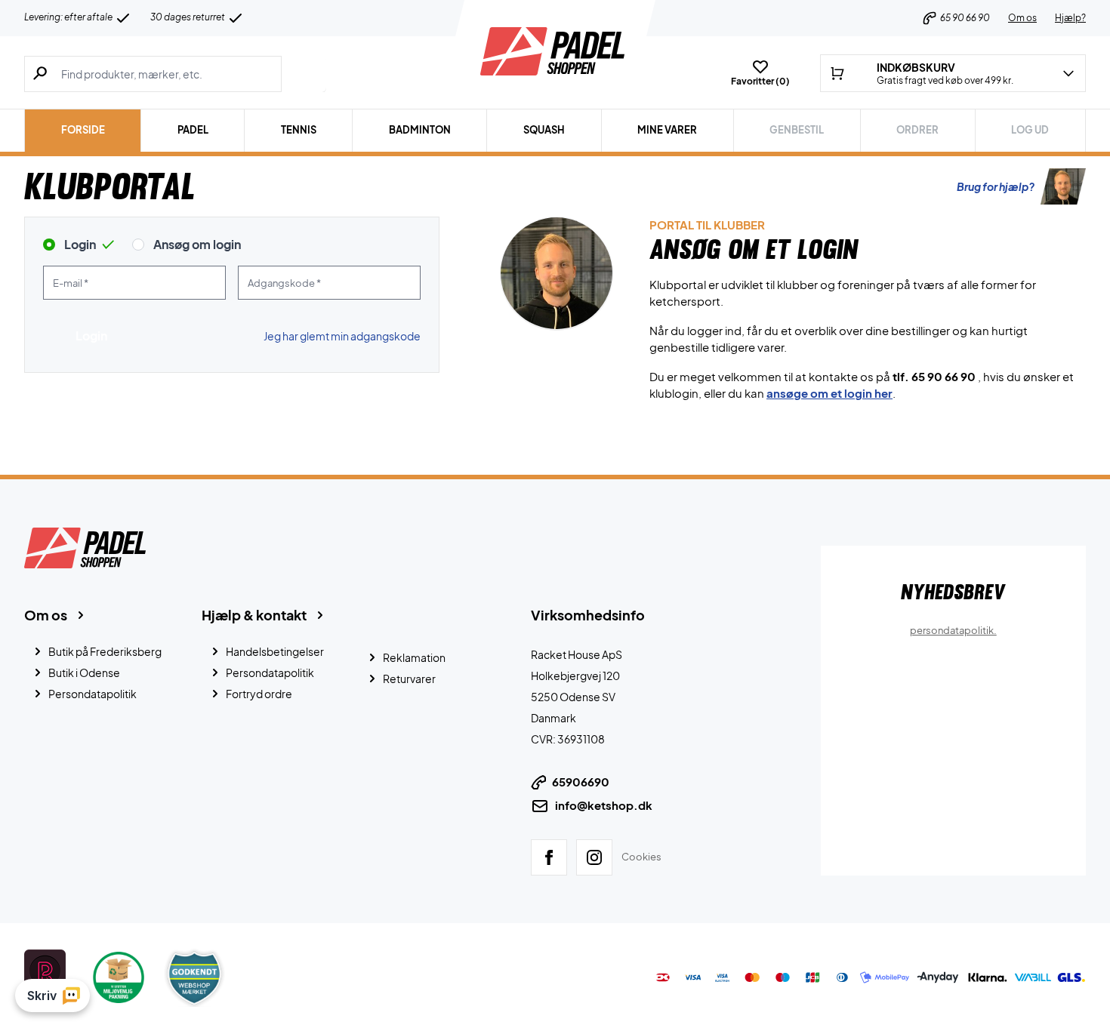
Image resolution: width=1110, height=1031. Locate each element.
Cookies (641, 856)
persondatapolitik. (953, 630)
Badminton (420, 130)
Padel (192, 130)
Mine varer (667, 130)
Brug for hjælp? (995, 186)
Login (80, 244)
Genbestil (796, 130)
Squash (544, 130)
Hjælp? (1070, 17)
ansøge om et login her (829, 393)
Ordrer (917, 130)
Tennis (298, 130)
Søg (304, 74)
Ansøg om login (197, 244)
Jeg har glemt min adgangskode (342, 336)
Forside (83, 130)
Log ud (1030, 130)
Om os (1022, 17)
